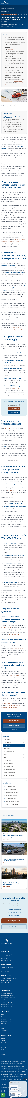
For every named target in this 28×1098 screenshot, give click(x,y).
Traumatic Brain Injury (6, 1004)
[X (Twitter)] (4, 1091)
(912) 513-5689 (5, 971)
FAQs (2, 1028)
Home (2, 8)
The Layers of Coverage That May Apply (13, 122)
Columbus (3, 1047)
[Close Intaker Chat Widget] (26, 1079)
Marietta (3, 1054)
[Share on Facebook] (10, 105)
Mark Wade (5, 24)
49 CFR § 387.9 (11, 49)
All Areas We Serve (6, 1019)
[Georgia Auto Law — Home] (5, 3)
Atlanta (3, 1038)
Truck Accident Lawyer (7, 995)
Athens (3, 1052)
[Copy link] (6, 105)
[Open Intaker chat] (11, 1097)
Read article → (6, 839)
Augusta (3, 1045)
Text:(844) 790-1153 (6, 960)
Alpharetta (4, 1040)
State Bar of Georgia (14, 705)
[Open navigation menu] (26, 2)
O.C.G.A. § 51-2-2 (13, 62)
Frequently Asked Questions (10, 131)
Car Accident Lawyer (6, 993)
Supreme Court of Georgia (9, 707)
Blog (6, 8)
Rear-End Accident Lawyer (8, 1007)
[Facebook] (1, 1091)
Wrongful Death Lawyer (7, 1000)
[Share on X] (14, 105)
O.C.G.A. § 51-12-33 (18, 648)
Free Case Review (14, 412)
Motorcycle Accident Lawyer (8, 997)
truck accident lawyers (17, 593)
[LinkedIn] (6, 1091)
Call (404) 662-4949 (14, 408)
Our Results (4, 1023)
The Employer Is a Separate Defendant (13, 124)
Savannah (3, 1043)
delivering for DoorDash (17, 330)
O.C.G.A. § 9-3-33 (18, 81)
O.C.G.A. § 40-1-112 (13, 490)
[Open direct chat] (24, 1079)
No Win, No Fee (5, 1026)
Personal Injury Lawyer (7, 1002)
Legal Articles (11, 8)
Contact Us (4, 1030)
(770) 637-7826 (5, 982)
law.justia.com (5, 703)
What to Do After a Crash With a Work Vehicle (14, 129)
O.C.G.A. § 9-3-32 (14, 634)
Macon (2, 1049)
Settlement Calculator (7, 1021)
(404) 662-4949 (5, 958)
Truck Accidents (13, 14)
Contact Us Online (14, 725)
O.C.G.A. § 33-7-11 (17, 388)
